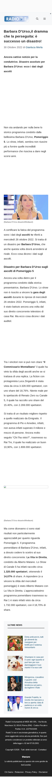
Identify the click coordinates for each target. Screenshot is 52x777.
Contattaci (42, 750)
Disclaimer (43, 772)
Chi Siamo (9, 772)
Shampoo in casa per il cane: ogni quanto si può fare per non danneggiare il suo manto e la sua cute (34, 662)
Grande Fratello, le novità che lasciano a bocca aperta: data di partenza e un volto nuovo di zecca (34, 702)
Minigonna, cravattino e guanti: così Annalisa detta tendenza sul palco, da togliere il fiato (34, 682)
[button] (37, 19)
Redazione (19, 772)
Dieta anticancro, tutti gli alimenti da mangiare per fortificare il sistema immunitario (34, 642)
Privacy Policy (31, 772)
